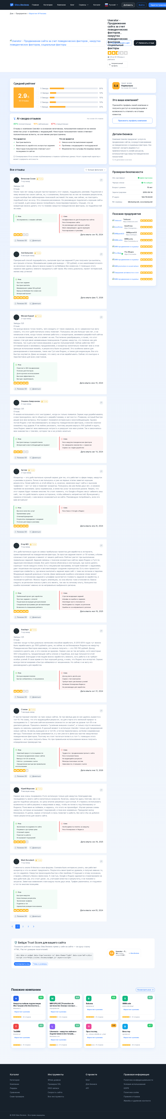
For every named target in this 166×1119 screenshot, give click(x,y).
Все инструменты (56, 1096)
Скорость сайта (55, 1092)
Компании (14, 1084)
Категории (14, 1080)
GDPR (126, 1088)
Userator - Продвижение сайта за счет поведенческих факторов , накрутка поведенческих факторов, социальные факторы (117, 34)
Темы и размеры (40, 964)
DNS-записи (53, 1088)
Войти (142, 5)
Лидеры (13, 1088)
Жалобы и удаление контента (137, 1101)
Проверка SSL (54, 1084)
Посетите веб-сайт (121, 43)
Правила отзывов (132, 1096)
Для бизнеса (91, 1084)
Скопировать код (22, 964)
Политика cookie (131, 1092)
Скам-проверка (17, 1096)
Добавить (128, 5)
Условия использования (134, 1084)
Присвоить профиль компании (132, 120)
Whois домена (54, 1080)
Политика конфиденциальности (138, 1080)
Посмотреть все (144, 990)
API (87, 1088)
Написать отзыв (146, 43)
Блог (88, 1080)
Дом (11, 13)
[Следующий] (33, 926)
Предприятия (21, 13)
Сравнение (15, 1092)
